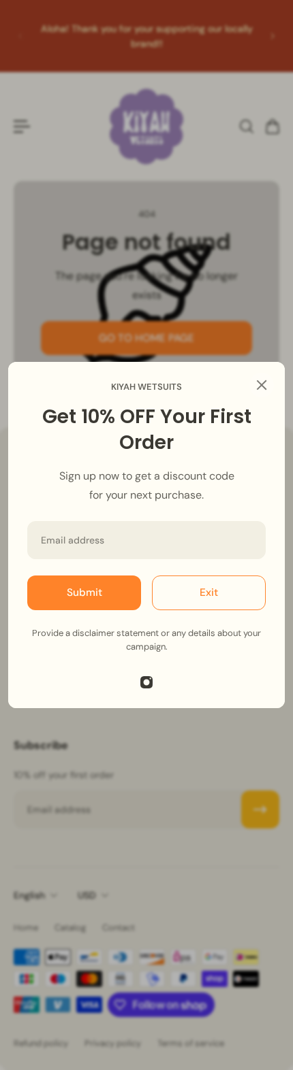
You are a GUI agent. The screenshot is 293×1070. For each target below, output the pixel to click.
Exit (209, 592)
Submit (84, 592)
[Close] (261, 385)
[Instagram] (146, 682)
